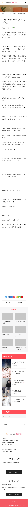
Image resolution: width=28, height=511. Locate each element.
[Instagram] (12, 501)
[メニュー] (25, 2)
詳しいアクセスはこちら (14, 472)
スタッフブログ (7, 416)
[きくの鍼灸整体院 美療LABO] (9, 2)
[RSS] (15, 501)
